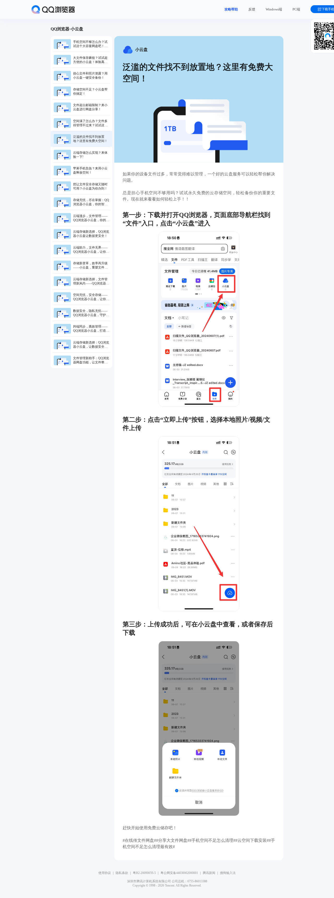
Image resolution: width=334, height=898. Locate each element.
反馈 (251, 9)
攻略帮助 (231, 9)
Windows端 (274, 9)
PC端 (296, 9)
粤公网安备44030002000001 (179, 873)
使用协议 (104, 873)
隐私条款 (122, 873)
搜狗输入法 (228, 873)
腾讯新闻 (209, 873)
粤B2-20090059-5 (144, 873)
